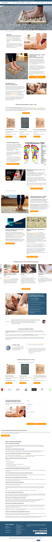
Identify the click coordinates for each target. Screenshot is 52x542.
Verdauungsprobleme (15, 93)
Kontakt (38, 2)
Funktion (15, 509)
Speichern (45, 533)
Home (6, 31)
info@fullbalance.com (8, 532)
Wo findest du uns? (43, 2)
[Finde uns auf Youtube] (46, 528)
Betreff (27, 408)
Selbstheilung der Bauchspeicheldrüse (33, 185)
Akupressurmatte (7, 108)
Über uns (29, 2)
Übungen (11, 509)
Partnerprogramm (19, 533)
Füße (34, 235)
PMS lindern (40, 185)
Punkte (10, 40)
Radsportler (18, 534)
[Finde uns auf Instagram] (42, 528)
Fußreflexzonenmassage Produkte (36, 107)
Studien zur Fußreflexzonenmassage (18, 235)
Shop (14, 2)
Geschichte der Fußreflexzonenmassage (33, 232)
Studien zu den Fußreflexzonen (21, 529)
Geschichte (35, 4)
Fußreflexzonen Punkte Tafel (13, 95)
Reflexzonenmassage (9, 38)
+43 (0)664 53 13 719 (8, 530)
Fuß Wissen (22, 2)
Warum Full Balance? (30, 4)
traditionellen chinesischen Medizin (31, 244)
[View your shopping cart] (50, 3)
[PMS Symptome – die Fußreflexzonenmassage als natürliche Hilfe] (43, 268)
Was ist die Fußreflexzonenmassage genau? (19, 4)
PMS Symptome (19, 528)
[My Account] (47, 3)
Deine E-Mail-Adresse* (30, 404)
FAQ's (37, 4)
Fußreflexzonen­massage (20, 526)
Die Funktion (18, 2)
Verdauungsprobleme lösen (30, 186)
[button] (1, 392)
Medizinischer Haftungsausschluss (19, 532)
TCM (37, 244)
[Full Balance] (4, 3)
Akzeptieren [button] (38, 540)
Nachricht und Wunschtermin (31, 412)
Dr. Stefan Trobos (14, 346)
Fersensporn (38, 311)
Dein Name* (28, 400)
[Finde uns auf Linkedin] (44, 528)
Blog (26, 2)
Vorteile (26, 4)
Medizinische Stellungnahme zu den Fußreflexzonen (34, 343)
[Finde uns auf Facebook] (40, 528)
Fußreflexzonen (16, 46)
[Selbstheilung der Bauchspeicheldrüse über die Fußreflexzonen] (9, 268)
